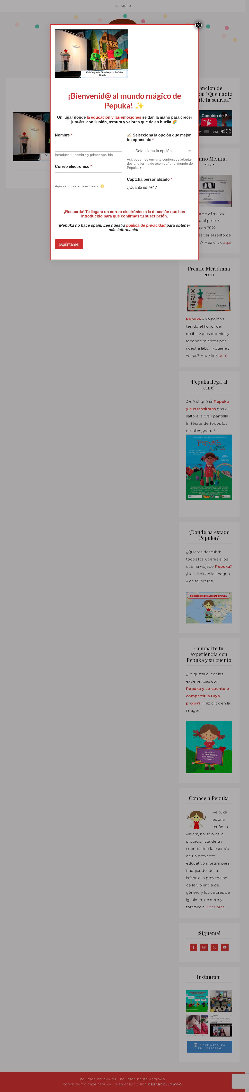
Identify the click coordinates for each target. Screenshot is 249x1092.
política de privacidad (146, 225)
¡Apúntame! (69, 244)
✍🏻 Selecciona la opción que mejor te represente (159, 137)
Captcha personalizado (149, 179)
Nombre (63, 135)
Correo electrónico (73, 166)
